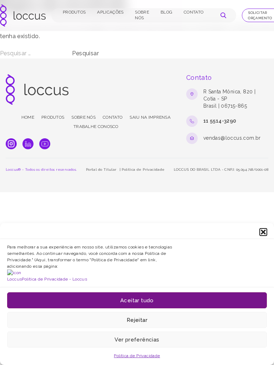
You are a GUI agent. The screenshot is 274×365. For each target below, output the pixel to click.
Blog (166, 12)
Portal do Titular (101, 169)
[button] (263, 232)
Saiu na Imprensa (150, 117)
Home (27, 117)
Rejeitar (137, 320)
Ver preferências (137, 339)
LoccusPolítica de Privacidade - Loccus (47, 279)
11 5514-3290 (220, 121)
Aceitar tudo (137, 300)
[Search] (223, 15)
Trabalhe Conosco (95, 126)
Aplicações (110, 12)
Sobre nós (83, 117)
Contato (193, 12)
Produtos (74, 12)
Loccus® (13, 169)
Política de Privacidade (137, 355)
